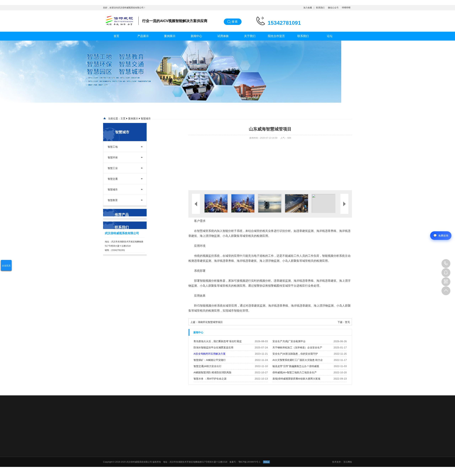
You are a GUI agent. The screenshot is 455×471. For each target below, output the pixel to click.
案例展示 (169, 36)
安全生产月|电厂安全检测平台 (289, 341)
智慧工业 (113, 168)
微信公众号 (333, 7)
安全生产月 (284, 445)
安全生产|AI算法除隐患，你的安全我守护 (295, 353)
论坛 (330, 36)
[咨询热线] (445, 263)
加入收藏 (307, 7)
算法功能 (231, 455)
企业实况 (6, 265)
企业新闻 (283, 459)
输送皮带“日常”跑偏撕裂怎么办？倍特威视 (295, 366)
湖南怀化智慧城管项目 (210, 322)
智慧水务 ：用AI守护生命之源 (210, 378)
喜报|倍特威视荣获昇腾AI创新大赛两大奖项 (296, 378)
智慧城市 (146, 118)
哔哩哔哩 (346, 7)
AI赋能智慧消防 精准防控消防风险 (212, 372)
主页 (123, 118)
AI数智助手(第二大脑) (237, 459)
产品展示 (143, 36)
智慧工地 (113, 146)
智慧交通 (113, 178)
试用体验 (223, 36)
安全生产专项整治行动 (290, 464)
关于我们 (249, 36)
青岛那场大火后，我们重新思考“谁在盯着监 (218, 341)
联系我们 (320, 7)
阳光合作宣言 (276, 36)
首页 (116, 36)
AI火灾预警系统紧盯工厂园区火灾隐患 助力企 (297, 360)
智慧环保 (113, 157)
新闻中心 (196, 36)
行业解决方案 (233, 450)
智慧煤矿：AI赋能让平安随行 (210, 360)
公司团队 (337, 445)
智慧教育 (113, 200)
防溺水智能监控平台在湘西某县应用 (213, 347)
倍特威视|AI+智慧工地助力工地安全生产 (294, 372)
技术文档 (283, 455)
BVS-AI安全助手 (234, 445)
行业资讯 (283, 450)
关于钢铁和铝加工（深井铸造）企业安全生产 (297, 347)
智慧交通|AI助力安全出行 (207, 366)
